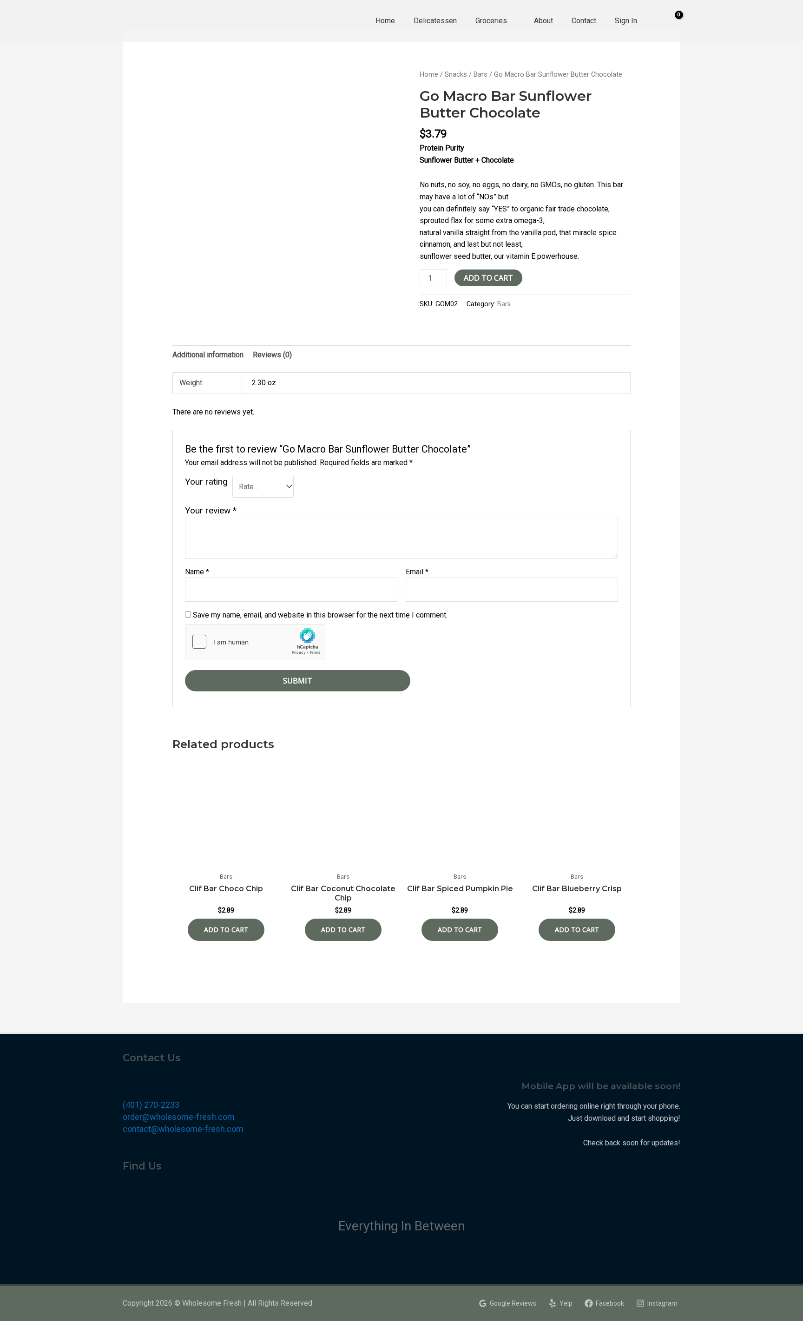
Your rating (206, 481)
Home (385, 20)
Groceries (491, 20)
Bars (480, 74)
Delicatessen (435, 20)
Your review (211, 510)
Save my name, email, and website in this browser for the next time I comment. (320, 615)
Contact (584, 20)
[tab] (208, 355)
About (543, 20)
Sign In (626, 20)
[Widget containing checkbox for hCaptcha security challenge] (255, 641)
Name (197, 571)
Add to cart (488, 278)
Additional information (208, 354)
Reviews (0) (272, 354)
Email (417, 571)
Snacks (456, 74)
